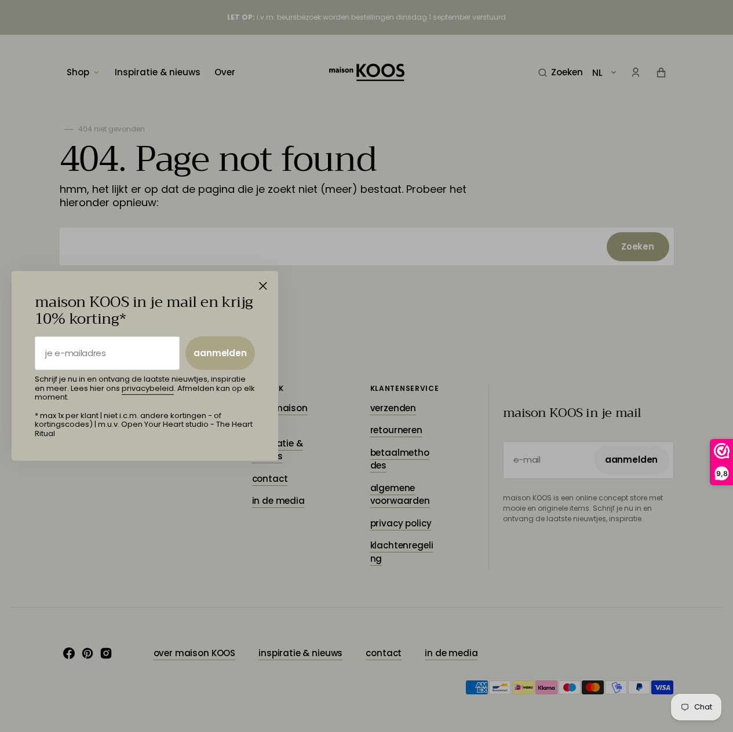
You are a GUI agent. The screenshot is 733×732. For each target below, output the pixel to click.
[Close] (263, 286)
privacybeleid (148, 388)
